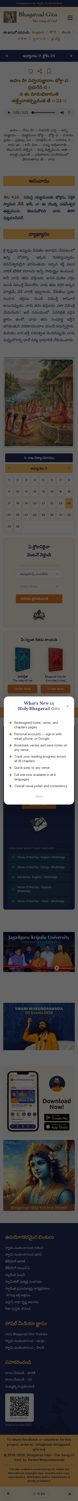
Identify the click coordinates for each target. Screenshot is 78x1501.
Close (39, 796)
